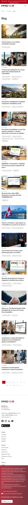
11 (17, 385)
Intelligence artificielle (6, 456)
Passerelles (4, 449)
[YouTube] (12, 421)
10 (14, 385)
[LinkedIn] (9, 421)
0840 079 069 (9, 415)
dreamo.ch (3, 436)
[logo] (7, 6)
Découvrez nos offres (14, 2)
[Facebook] (2, 421)
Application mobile (5, 454)
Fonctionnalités (4, 447)
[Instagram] (6, 421)
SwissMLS (3, 439)
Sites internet (4, 452)
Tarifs (2, 458)
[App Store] (5, 425)
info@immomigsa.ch (6, 417)
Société (3, 465)
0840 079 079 (12, 413)
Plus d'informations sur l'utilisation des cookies (12, 497)
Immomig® (3, 434)
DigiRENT (3, 441)
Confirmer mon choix (7, 501)
